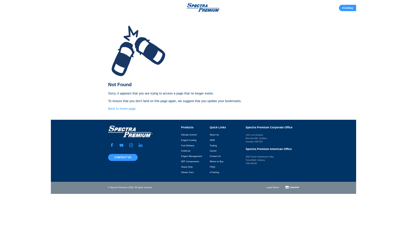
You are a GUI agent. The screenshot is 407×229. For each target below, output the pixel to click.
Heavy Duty (187, 167)
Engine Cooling (188, 140)
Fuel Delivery (187, 145)
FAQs (212, 167)
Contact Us (122, 157)
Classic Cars (187, 172)
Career (213, 150)
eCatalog (347, 8)
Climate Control (189, 134)
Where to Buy (216, 161)
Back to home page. (122, 108)
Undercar (185, 150)
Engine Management (191, 156)
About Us (214, 134)
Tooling (213, 145)
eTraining (214, 172)
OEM (212, 140)
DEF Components (190, 161)
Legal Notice (272, 187)
